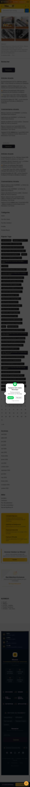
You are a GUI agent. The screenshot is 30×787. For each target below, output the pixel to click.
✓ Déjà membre (15, 400)
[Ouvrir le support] (26, 783)
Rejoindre (10, 397)
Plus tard (18, 397)
